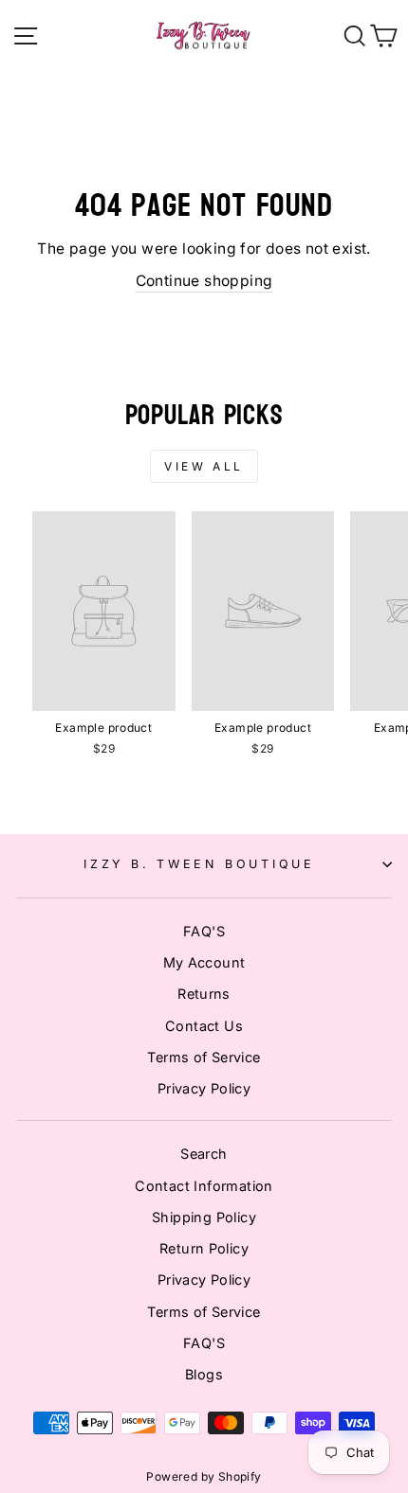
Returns (204, 994)
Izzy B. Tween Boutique (199, 864)
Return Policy (204, 1248)
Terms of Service (203, 1057)
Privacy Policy (204, 1088)
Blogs (204, 1374)
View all (204, 466)
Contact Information (203, 1186)
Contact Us (204, 1026)
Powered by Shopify (203, 1476)
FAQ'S (204, 931)
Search (203, 1154)
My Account (204, 962)
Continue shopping (204, 281)
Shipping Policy (204, 1217)
